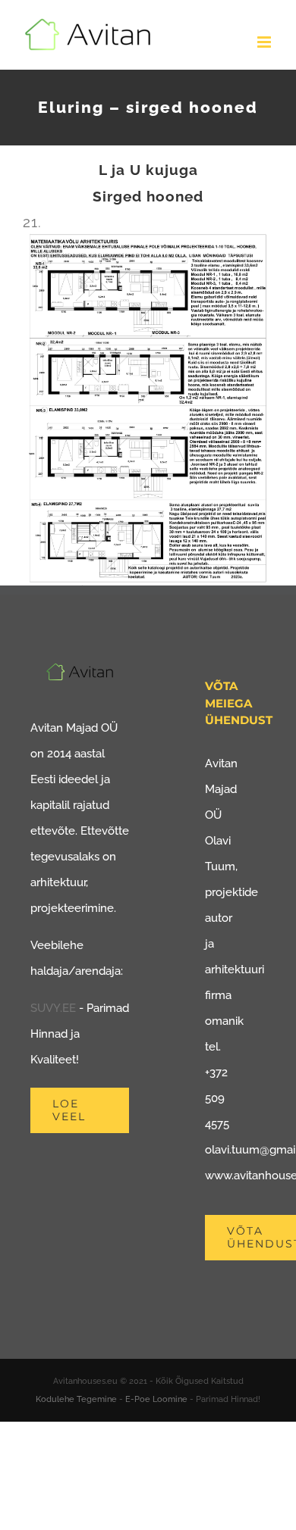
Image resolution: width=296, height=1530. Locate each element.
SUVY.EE (53, 1008)
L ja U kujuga (148, 169)
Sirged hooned (148, 196)
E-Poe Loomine (156, 1399)
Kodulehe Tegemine (76, 1399)
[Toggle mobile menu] (265, 42)
